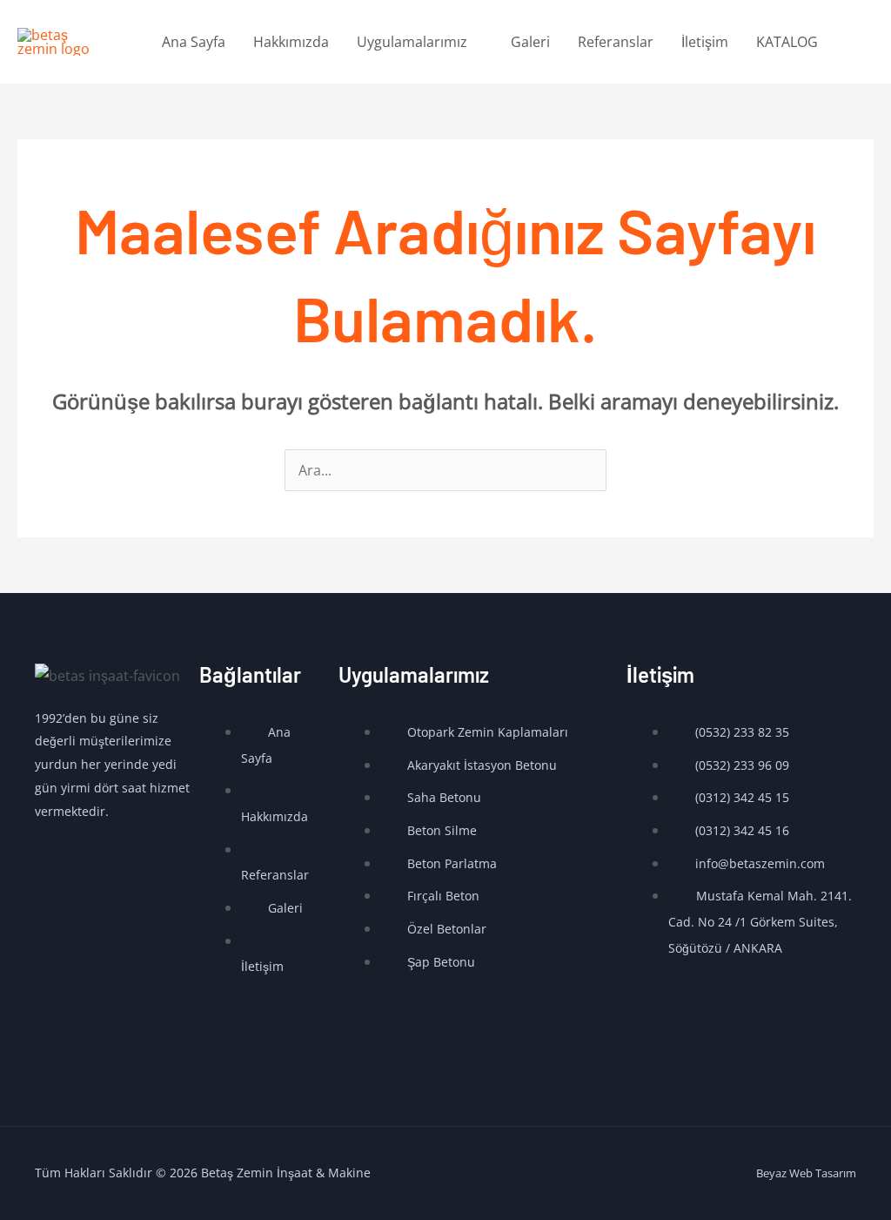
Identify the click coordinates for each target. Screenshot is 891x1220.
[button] (853, 42)
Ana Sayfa (193, 41)
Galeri (530, 41)
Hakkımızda (291, 41)
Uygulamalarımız (412, 41)
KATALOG (787, 41)
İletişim (704, 41)
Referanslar (615, 41)
